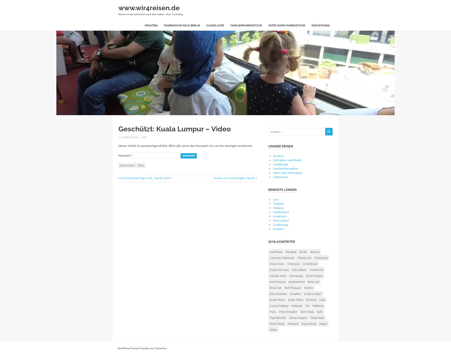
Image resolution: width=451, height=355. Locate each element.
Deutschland (281, 220)
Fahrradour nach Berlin (182, 25)
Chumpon (293, 263)
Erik (144, 137)
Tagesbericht (278, 317)
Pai (307, 305)
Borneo (314, 251)
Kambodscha (281, 212)
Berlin (303, 251)
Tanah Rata (317, 317)
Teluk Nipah (277, 323)
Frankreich (279, 216)
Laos (276, 199)
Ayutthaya (276, 251)
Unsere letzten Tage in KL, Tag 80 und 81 (146, 178)
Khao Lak (313, 281)
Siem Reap (307, 311)
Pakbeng (318, 305)
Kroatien (151, 25)
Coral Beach (310, 263)
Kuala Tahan (295, 299)
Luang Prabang (279, 305)
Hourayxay (296, 275)
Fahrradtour (299, 269)
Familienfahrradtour (246, 25)
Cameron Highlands (282, 257)
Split (320, 311)
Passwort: (125, 155)
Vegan (323, 323)
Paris (273, 311)
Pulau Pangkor (288, 311)
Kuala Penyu (277, 299)
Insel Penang (278, 281)
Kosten (308, 287)
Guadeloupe (215, 25)
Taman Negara (298, 317)
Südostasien (320, 25)
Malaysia (278, 207)
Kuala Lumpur (127, 165)
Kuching (311, 299)
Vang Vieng (308, 323)
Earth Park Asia (279, 269)
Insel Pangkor (314, 275)
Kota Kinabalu (278, 293)
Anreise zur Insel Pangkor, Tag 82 (234, 178)
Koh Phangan (293, 287)
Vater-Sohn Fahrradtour (286, 25)
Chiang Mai (304, 257)
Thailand (278, 203)
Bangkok (291, 251)
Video (141, 165)
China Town (277, 263)
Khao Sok (275, 287)
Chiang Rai (321, 257)
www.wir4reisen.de (149, 8)
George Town (278, 275)
